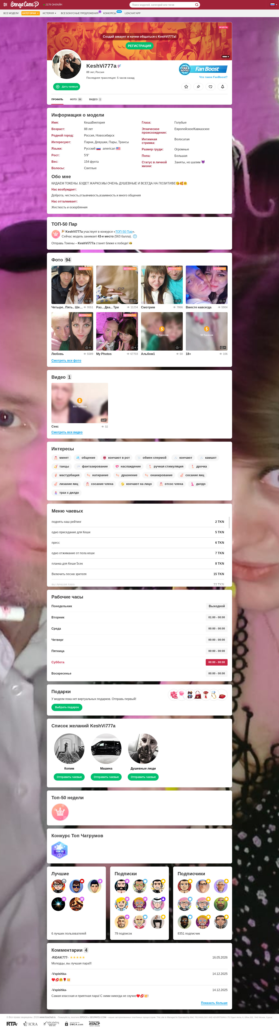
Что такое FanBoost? (213, 77)
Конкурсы (109, 13)
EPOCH (83, 1017)
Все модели (11, 13)
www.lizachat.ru (47, 1017)
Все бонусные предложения (80, 13)
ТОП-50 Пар (123, 231)
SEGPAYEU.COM (98, 1017)
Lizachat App (132, 13)
